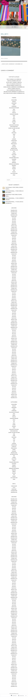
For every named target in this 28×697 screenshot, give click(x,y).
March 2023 (14, 261)
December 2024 (14, 228)
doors (14, 118)
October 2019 (14, 325)
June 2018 (14, 350)
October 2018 (14, 344)
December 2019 (14, 322)
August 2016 (14, 385)
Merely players (14, 143)
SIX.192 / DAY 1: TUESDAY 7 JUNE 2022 (14, 82)
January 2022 (14, 283)
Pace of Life (14, 154)
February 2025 (14, 225)
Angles (14, 104)
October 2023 (14, 250)
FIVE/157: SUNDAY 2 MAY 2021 (14, 88)
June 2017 (14, 369)
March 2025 (14, 224)
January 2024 (14, 246)
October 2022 (14, 269)
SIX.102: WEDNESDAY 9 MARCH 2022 (14, 90)
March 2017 (14, 374)
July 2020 (14, 311)
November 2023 (14, 249)
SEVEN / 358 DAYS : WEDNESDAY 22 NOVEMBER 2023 (13, 86)
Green (14, 123)
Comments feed (14, 490)
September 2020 (14, 308)
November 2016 (14, 380)
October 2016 (14, 381)
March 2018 (14, 355)
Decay (14, 115)
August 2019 (14, 328)
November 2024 (14, 230)
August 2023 (14, 253)
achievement (14, 103)
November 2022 (14, 267)
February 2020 (14, 319)
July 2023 (14, 255)
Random (14, 160)
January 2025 (14, 227)
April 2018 (14, 353)
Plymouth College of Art (14, 157)
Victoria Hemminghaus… (10, 190)
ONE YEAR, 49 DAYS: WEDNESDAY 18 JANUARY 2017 (14, 91)
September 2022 (14, 271)
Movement (14, 146)
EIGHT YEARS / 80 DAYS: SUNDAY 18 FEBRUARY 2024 (14, 93)
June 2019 (14, 331)
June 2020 (14, 313)
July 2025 (14, 506)
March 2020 (14, 317)
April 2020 (14, 316)
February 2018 (14, 356)
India (14, 129)
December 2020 (14, 303)
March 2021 (14, 299)
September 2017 (14, 364)
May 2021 (14, 296)
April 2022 (14, 278)
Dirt (14, 117)
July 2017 (14, 367)
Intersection (14, 132)
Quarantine (14, 159)
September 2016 (14, 383)
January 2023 (14, 264)
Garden (14, 120)
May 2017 (14, 370)
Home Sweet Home (14, 126)
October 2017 (14, 363)
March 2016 (14, 392)
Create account (14, 485)
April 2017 (14, 372)
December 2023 (14, 247)
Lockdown (14, 138)
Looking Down (14, 140)
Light (14, 135)
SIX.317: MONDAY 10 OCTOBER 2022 (14, 79)
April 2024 (14, 241)
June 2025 (14, 219)
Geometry (14, 121)
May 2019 (14, 333)
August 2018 (14, 347)
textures (14, 171)
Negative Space (14, 148)
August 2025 (14, 216)
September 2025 (14, 214)
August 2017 (14, 366)
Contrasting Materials (14, 113)
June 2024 (14, 238)
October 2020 (14, 306)
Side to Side (14, 19)
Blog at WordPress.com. (14, 693)
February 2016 (14, 394)
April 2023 (14, 260)
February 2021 (14, 300)
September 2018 (14, 345)
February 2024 (14, 244)
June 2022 (14, 275)
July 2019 (14, 330)
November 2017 (14, 361)
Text (14, 170)
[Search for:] (14, 179)
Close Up (14, 112)
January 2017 (14, 377)
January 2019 (14, 339)
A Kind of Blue (14, 99)
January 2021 (14, 302)
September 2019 (14, 327)
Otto (14, 151)
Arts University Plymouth (14, 107)
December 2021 (14, 285)
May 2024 (14, 239)
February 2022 (14, 282)
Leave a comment (4, 58)
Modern (14, 145)
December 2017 (14, 360)
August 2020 (14, 310)
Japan (14, 134)
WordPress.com (14, 492)
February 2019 (14, 338)
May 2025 (14, 221)
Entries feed (14, 489)
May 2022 (14, 277)
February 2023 (14, 263)
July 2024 (14, 236)
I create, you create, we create (14, 128)
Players (14, 156)
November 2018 (14, 342)
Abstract (14, 101)
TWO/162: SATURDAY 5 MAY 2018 (14, 80)
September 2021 (14, 289)
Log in (14, 487)
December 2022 (14, 266)
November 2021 (14, 286)
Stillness (14, 167)
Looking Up (14, 142)
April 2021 (14, 297)
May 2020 (14, 314)
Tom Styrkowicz (9, 187)
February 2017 (14, 375)
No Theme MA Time (14, 149)
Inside (14, 131)
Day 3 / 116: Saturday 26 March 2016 (14, 83)
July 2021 (14, 292)
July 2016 (14, 386)
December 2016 (14, 378)
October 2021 (14, 288)
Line (14, 137)
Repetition (14, 165)
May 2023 (14, 258)
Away (14, 109)
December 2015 (14, 397)
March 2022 (14, 280)
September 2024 (14, 233)
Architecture (14, 106)
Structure (14, 168)
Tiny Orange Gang (13, 173)
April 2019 (14, 335)
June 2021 (14, 294)
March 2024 (14, 531)
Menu (15, 26)
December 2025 (14, 210)
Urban (14, 174)
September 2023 (14, 252)
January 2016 (14, 395)
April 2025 (14, 222)
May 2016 (14, 389)
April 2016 (14, 391)
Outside (13, 457)
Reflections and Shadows (14, 163)
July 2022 (14, 274)
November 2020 (14, 305)
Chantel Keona (8, 194)
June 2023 (14, 257)
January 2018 (14, 358)
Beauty (14, 110)
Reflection (14, 162)
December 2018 (14, 341)
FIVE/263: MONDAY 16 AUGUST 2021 (14, 85)
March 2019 (14, 336)
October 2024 (14, 232)
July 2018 (14, 349)
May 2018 (14, 352)
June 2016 (14, 388)
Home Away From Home (14, 124)
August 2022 (14, 272)
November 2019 (14, 324)
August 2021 (14, 291)
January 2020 (14, 321)
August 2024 (14, 235)
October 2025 (14, 213)
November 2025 (14, 211)
